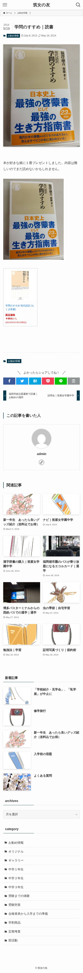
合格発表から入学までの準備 (28, 913)
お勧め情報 (13, 35)
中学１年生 (16, 869)
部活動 (13, 940)
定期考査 (14, 931)
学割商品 (14, 922)
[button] (9, 381)
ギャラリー (16, 860)
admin (41, 454)
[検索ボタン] (78, 5)
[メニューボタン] (5, 5)
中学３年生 (16, 887)
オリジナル (16, 851)
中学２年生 (16, 878)
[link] (41, 462)
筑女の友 (41, 5)
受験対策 (14, 904)
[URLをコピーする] (74, 381)
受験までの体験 (19, 895)
